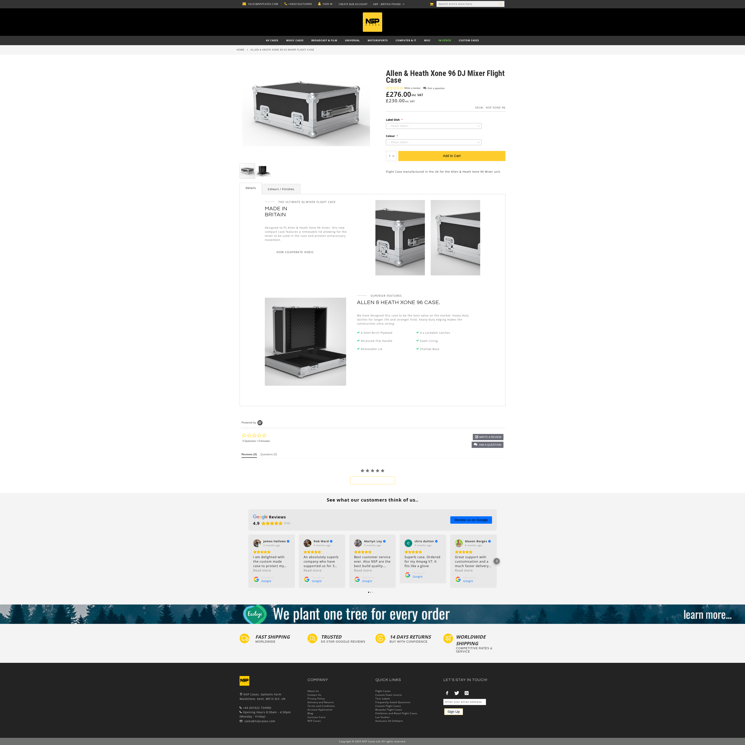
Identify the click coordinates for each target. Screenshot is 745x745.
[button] (389, 4)
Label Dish (393, 119)
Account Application (320, 709)
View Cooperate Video (295, 252)
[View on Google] (257, 543)
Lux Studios (382, 717)
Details (251, 188)
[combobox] (470, 4)
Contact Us (314, 695)
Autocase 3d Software (389, 721)
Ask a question (436, 88)
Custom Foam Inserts (388, 695)
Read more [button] (262, 570)
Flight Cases (383, 691)
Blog (310, 713)
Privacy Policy (316, 698)
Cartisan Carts (317, 717)
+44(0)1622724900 (300, 4)
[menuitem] (272, 40)
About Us (313, 691)
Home (240, 49)
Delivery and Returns (321, 702)
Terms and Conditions (321, 706)
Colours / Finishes (281, 189)
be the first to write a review (372, 480)
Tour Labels (382, 698)
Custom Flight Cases (388, 706)
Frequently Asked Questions (393, 702)
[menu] (372, 40)
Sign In (328, 4)
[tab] (251, 188)
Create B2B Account (353, 4)
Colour (391, 136)
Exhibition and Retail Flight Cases (396, 713)
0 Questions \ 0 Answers (256, 441)
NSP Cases (314, 721)
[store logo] (372, 22)
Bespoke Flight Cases (388, 709)
